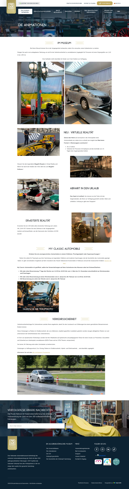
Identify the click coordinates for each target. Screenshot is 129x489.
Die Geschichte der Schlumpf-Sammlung (58, 459)
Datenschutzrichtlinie (96, 483)
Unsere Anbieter (80, 456)
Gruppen (77, 454)
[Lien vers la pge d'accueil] (24, 443)
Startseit (21, 20)
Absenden (69, 427)
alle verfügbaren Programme (41, 352)
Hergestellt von (109, 483)
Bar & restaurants (80, 451)
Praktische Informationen (74, 3)
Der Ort (48, 454)
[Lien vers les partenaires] (98, 462)
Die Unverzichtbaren (52, 448)
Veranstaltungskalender (82, 448)
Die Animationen (51, 451)
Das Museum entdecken (32, 20)
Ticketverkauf (106, 3)
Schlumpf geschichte (52, 456)
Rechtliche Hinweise (83, 483)
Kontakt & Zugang (90, 3)
